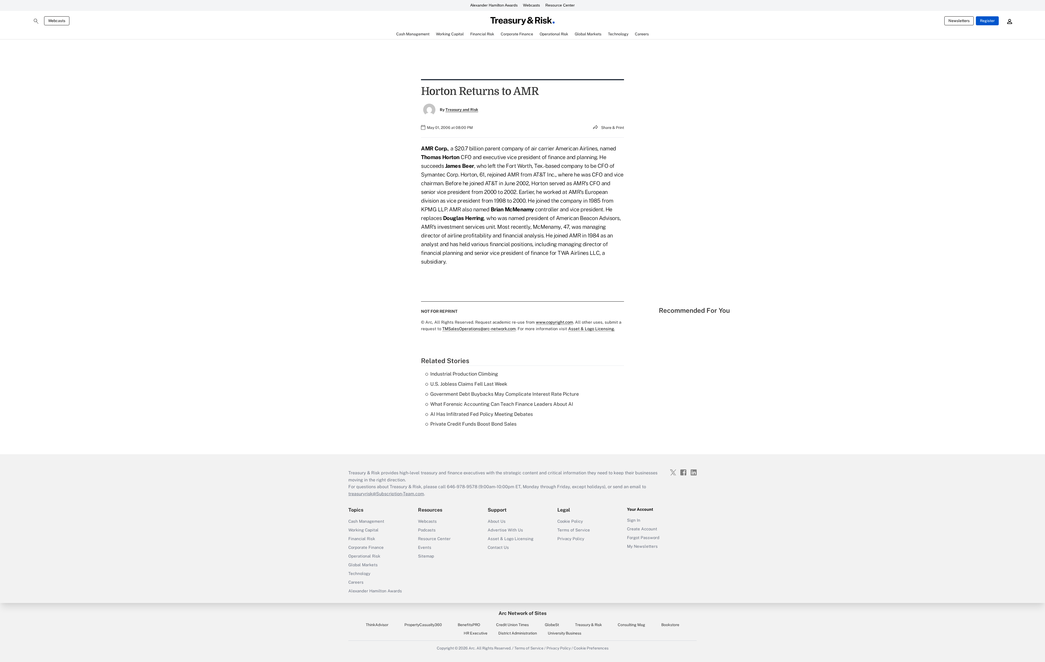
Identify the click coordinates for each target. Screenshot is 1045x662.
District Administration (517, 633)
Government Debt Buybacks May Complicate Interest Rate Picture (504, 394)
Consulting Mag (631, 625)
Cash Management (366, 521)
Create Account (642, 529)
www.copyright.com (554, 322)
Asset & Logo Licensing (510, 538)
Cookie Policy (570, 521)
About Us (497, 521)
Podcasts (427, 530)
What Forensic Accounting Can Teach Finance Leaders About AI (501, 404)
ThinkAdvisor (377, 625)
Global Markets (363, 564)
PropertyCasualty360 (423, 625)
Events (424, 547)
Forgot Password (643, 537)
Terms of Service (573, 530)
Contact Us (498, 547)
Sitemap (426, 556)
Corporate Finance (366, 547)
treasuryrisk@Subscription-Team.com (386, 493)
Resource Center (560, 5)
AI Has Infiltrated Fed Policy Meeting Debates (481, 414)
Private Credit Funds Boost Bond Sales (473, 424)
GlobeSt (552, 625)
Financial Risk (361, 538)
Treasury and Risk (461, 109)
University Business (564, 633)
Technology (359, 573)
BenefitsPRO (469, 625)
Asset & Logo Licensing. (591, 328)
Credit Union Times (512, 625)
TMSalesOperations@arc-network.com (479, 328)
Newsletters (959, 20)
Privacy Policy (570, 538)
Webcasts (531, 5)
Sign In (633, 520)
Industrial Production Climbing (464, 374)
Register (987, 20)
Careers (356, 582)
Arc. (472, 648)
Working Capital (363, 530)
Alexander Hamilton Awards (494, 5)
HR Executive (475, 633)
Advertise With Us (505, 530)
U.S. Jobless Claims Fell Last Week (468, 384)
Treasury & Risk (588, 625)
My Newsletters (642, 546)
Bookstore (670, 625)
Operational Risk (364, 556)
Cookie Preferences (591, 648)
